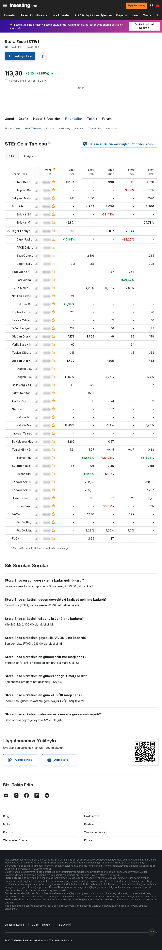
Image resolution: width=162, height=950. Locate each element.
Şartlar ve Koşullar (15, 924)
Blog (6, 816)
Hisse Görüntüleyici (33, 15)
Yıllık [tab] (12, 156)
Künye (88, 840)
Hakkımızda (91, 816)
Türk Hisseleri (61, 15)
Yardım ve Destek (95, 832)
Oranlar (79, 128)
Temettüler (94, 128)
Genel (9, 119)
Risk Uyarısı (63, 924)
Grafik (23, 119)
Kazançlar (111, 128)
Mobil (6, 824)
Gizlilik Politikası (41, 924)
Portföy (8, 832)
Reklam (89, 824)
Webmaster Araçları (15, 840)
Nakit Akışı (65, 128)
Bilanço (49, 128)
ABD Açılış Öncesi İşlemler (93, 15)
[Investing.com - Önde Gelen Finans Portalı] (23, 5)
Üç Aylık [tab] (28, 156)
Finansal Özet (13, 128)
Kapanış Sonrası (127, 15)
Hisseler (10, 15)
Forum (107, 119)
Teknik (92, 119)
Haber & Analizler (46, 119)
